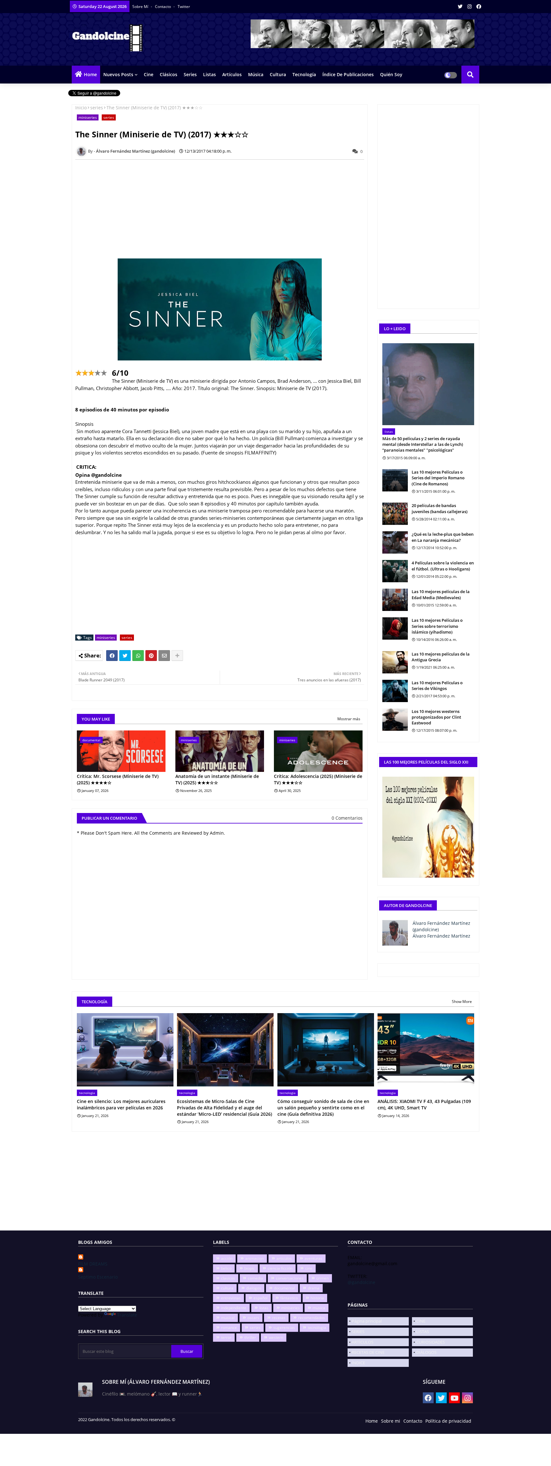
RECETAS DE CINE (368, 1352)
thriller (250, 1337)
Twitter (184, 6)
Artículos (232, 74)
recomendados (311, 1317)
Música (255, 74)
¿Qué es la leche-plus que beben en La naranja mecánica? (443, 537)
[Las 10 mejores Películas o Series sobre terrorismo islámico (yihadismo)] (395, 628)
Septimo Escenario (98, 1277)
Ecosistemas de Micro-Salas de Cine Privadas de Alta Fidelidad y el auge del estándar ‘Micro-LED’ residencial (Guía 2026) (224, 1107)
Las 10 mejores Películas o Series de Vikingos (437, 685)
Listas (209, 74)
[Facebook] (112, 655)
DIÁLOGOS (426, 1352)
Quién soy (391, 74)
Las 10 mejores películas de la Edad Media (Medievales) (441, 594)
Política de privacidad (448, 1421)
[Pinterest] (151, 655)
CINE (420, 1321)
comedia (255, 1278)
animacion (254, 1258)
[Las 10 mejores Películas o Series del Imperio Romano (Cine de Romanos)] (395, 480)
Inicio (81, 108)
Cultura (278, 74)
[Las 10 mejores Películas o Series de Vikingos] (395, 691)
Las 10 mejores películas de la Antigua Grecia (441, 657)
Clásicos (168, 74)
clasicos (228, 1278)
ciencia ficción (280, 1268)
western (276, 1337)
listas (263, 1307)
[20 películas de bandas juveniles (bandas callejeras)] (395, 514)
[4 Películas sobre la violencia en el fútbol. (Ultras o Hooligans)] (395, 571)
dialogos (253, 1288)
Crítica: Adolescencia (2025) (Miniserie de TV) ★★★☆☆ (318, 779)
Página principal (367, 1321)
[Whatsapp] (138, 655)
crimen (322, 1278)
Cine (148, 74)
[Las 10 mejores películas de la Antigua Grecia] (395, 662)
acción (226, 1258)
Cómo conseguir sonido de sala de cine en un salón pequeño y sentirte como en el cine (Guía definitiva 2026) (323, 1107)
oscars (253, 1317)
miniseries (87, 117)
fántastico (289, 1298)
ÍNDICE (358, 1363)
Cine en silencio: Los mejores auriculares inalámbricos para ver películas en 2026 (121, 1104)
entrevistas (231, 1298)
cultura (227, 1288)
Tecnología (304, 74)
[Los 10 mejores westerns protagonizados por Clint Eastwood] (395, 719)
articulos (284, 1258)
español (260, 1298)
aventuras (313, 1258)
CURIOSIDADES (430, 1342)
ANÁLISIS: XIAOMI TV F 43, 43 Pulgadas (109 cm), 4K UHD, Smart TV (424, 1104)
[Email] (164, 655)
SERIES (358, 1331)
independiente (233, 1307)
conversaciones (290, 1278)
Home (90, 74)
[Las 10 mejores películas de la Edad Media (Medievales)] (395, 600)
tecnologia (317, 1327)
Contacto (163, 6)
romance (229, 1327)
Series (190, 74)
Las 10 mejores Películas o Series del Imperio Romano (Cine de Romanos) (438, 477)
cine (308, 1268)
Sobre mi (390, 1421)
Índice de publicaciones (348, 74)
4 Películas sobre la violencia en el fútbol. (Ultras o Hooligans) (443, 565)
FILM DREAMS (92, 1264)
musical (228, 1317)
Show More (462, 1001)
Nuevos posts (118, 74)
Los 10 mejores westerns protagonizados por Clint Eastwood (436, 717)
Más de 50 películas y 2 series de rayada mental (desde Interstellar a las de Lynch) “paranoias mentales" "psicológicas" (422, 444)
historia (317, 1298)
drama (314, 1288)
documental (284, 1288)
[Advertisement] (223, 209)
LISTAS (422, 1331)
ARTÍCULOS (362, 1342)
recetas (278, 1317)
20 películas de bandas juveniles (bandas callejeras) (439, 508)
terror (226, 1337)
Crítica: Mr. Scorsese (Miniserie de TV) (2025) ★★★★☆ (117, 779)
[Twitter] (125, 655)
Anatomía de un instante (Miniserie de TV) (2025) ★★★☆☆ (217, 779)
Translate (127, 1315)
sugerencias (284, 1327)
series (96, 108)
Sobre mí (140, 6)
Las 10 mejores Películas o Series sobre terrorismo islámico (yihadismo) (437, 626)
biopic (249, 1268)
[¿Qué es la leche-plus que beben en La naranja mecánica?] (395, 542)
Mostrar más (348, 719)
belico (226, 1268)
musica (318, 1307)
